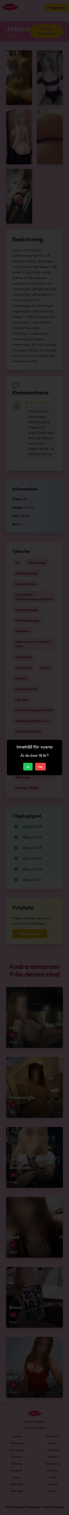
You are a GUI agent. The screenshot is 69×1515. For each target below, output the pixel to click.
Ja (28, 767)
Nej (40, 767)
